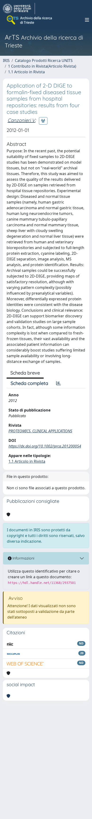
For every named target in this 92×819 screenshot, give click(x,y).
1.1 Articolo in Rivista (26, 71)
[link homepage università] (30, 20)
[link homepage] (19, 8)
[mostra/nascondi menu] (87, 20)
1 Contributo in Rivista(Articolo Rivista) (42, 66)
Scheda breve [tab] (25, 373)
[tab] (58, 383)
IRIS (6, 60)
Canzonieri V (21, 120)
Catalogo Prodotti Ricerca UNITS (44, 60)
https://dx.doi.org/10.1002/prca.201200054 (44, 446)
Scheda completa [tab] (29, 383)
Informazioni (23, 558)
